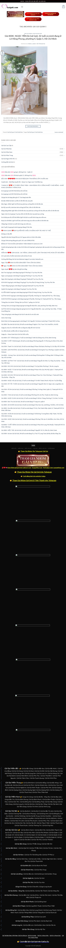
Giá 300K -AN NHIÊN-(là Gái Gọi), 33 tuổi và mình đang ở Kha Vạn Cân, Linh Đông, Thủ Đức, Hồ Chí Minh (32, 405)
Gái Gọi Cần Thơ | (14, 802)
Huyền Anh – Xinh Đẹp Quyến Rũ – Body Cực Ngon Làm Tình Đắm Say (22, 182)
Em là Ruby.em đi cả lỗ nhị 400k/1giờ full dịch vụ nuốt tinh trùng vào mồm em (23, 217)
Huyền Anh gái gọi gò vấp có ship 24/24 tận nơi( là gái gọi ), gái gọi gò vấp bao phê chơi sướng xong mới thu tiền (33, 248)
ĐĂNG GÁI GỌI (42, 448)
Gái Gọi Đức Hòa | (40, 925)
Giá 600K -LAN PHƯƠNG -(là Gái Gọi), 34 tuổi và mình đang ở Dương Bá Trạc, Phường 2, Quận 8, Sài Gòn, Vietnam (32, 351)
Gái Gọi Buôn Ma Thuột (39, 865)
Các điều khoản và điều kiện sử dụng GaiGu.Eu (15, 331)
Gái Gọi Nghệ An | (21, 787)
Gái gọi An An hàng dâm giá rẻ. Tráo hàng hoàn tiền (16, 197)
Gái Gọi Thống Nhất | (26, 912)
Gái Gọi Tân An (51, 925)
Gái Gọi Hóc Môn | (30, 832)
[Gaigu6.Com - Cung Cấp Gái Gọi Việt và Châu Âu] (9, 6)
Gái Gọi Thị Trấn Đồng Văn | (34, 855)
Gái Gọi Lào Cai (41, 773)
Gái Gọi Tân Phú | (37, 839)
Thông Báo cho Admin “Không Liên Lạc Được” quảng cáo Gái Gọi (20, 302)
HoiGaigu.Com (48, 468)
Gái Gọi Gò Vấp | (18, 832)
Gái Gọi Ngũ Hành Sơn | (49, 859)
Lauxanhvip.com (58, 468)
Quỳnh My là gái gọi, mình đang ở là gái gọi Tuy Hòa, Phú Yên (19, 289)
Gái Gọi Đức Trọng (50, 874)
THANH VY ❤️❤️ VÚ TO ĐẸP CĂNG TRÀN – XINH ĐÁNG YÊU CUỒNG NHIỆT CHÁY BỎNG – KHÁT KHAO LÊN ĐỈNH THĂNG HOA (32, 186)
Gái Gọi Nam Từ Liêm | (17, 821)
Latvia (34, 935)
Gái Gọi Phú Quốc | (35, 921)
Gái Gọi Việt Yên (47, 844)
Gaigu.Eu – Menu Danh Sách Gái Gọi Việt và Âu (15, 334)
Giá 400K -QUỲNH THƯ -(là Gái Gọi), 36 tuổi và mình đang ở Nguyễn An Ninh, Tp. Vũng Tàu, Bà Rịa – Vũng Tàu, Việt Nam (33, 362)
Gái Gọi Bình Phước (35, 799)
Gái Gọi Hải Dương (51, 771)
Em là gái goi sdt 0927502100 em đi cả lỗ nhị (14, 191)
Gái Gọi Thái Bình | (46, 776)
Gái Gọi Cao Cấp (6, 145)
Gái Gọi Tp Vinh (39, 878)
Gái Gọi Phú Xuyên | (31, 821)
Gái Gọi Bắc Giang (27, 768)
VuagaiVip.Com (37, 468)
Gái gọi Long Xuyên (45, 886)
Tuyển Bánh (51, 448)
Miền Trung (28, 448)
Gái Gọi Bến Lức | (28, 925)
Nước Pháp (34, 937)
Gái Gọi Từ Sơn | (48, 848)
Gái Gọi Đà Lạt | (40, 874)
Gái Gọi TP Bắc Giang (34, 844)
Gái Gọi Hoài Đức (45, 816)
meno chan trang (6, 317)
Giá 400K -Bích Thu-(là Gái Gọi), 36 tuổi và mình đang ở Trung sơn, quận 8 (23, 401)
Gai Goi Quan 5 (28, 33)
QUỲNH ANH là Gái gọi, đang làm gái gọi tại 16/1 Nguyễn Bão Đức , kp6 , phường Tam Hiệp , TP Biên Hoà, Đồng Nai (31, 310)
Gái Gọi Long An (18, 804)
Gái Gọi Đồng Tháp (38, 802)
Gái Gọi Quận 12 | (32, 835)
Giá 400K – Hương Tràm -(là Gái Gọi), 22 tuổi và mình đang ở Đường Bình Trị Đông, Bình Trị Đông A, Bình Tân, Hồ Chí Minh (32, 356)
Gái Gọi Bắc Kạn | (39, 768)
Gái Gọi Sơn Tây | (20, 823)
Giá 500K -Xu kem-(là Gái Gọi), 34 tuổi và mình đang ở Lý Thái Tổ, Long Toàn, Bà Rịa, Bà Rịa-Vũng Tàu (31, 433)
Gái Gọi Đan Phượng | (29, 813)
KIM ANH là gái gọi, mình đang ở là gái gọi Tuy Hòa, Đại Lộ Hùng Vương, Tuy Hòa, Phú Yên (28, 282)
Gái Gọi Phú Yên (46, 787)
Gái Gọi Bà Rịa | (30, 891)
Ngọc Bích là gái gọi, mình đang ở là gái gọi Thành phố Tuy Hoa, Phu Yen (22, 279)
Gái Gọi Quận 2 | (43, 835)
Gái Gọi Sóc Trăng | (42, 804)
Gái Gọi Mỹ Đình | (51, 818)
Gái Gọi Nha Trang (40, 870)
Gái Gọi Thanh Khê (36, 861)
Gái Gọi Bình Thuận (48, 799)
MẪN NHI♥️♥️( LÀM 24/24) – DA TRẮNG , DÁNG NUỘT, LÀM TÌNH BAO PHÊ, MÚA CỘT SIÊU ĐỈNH (32, 252)
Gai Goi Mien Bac (6, 149)
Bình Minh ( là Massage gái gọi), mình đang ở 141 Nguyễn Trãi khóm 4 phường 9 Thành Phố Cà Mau (30, 321)
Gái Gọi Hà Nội (39, 771)
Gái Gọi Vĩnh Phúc (51, 778)
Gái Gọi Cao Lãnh (40, 917)
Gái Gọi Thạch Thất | (43, 823)
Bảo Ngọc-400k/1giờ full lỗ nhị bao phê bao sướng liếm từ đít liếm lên (22, 204)
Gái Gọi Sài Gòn (30, 804)
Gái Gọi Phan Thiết (48, 906)
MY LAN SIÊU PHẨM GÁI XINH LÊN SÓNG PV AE (16, 256)
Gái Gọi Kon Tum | (54, 785)
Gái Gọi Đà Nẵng (40, 783)
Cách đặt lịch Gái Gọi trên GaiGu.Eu (34, 941)
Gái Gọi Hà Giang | (18, 771)
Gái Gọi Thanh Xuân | (21, 825)
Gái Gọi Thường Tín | (35, 825)
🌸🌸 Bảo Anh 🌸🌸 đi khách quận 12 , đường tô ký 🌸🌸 (18, 175)
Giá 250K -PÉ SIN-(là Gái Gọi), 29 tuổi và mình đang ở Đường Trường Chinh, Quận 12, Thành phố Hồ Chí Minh (32, 390)
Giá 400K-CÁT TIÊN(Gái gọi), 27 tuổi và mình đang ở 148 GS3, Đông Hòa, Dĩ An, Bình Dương (28, 337)
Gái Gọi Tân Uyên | (46, 895)
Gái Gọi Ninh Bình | (22, 776)
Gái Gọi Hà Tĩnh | (29, 785)
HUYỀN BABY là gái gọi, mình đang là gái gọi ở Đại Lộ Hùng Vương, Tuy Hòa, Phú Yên (26, 292)
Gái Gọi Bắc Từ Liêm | (47, 811)
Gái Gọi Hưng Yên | (18, 773)
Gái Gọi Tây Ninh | (54, 804)
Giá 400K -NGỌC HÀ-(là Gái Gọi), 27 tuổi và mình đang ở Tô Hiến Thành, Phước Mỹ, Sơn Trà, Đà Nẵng (31, 380)
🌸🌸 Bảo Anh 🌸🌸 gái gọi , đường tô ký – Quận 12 (16, 172)
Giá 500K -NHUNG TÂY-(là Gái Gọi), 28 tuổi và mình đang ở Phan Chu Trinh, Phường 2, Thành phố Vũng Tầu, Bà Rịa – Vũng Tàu (31, 376)
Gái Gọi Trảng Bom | (39, 912)
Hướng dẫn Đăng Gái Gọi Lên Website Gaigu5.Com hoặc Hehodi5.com (22, 259)
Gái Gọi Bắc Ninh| (50, 768)
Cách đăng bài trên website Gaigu (34, 476)
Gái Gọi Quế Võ (24, 848)
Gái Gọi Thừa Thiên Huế (40, 792)
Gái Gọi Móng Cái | (54, 773)
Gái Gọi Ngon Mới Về (7, 158)
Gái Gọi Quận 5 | (19, 837)
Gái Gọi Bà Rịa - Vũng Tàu (42, 797)
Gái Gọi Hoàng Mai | (15, 818)
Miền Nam (20, 448)
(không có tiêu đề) (6, 234)
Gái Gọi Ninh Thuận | (34, 787)
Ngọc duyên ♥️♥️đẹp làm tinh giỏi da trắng (14, 269)
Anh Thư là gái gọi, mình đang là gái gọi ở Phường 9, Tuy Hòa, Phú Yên (21, 272)
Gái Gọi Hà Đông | (20, 816)
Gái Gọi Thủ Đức (48, 839)
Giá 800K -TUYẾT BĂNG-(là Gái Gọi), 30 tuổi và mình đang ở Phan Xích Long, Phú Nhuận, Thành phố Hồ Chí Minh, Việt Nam (33, 426)
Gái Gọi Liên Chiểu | (35, 859)
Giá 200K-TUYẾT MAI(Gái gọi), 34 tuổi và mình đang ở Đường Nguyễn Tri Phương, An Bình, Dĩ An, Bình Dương (32, 342)
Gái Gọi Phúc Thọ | (44, 821)
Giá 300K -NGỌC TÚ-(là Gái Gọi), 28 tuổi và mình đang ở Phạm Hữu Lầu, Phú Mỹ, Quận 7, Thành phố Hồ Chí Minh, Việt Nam (32, 371)
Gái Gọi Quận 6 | (29, 837)
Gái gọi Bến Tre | (10, 799)
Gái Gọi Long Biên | (28, 818)
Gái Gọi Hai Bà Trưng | (33, 816)
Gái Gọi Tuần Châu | (23, 778)
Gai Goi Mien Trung (7, 155)
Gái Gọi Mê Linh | (40, 818)
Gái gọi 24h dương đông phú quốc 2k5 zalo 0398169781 (18, 240)
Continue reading (33, 126)
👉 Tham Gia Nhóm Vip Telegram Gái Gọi (33, 451)
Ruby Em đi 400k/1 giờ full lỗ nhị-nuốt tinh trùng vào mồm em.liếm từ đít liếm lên (24, 220)
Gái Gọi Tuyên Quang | (37, 778)
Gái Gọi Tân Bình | (25, 839)
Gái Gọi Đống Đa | (55, 813)
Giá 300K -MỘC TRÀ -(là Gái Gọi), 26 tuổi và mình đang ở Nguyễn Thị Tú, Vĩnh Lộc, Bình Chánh (29, 430)
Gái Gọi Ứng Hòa (47, 825)
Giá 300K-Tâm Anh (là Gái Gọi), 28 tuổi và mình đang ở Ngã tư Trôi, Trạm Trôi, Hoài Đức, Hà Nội (29, 324)
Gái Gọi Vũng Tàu (53, 891)
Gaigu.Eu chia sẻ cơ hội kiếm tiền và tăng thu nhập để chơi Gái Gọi (20, 327)
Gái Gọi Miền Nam (12, 797)
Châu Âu (35, 448)
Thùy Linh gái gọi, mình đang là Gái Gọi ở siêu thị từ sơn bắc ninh (20, 314)
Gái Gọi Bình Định (29, 783)
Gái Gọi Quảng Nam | (16, 790)
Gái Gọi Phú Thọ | (34, 776)
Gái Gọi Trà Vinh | (33, 806)
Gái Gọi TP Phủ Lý (48, 855)
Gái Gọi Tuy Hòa (39, 882)
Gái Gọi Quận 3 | (54, 835)
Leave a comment (59, 132)
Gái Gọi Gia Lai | (18, 785)
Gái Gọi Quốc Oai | (57, 821)
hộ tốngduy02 (41, 43)
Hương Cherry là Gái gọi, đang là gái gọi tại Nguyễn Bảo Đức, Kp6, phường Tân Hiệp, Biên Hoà (29, 305)
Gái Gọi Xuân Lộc (51, 912)
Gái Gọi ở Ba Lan (22, 935)
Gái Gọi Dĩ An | (35, 895)
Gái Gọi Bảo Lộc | (29, 874)
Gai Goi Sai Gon (37, 33)
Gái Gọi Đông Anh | (43, 813)
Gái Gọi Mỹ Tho (40, 929)
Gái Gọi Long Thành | (50, 910)
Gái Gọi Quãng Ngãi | (29, 790)
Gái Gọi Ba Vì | (35, 811)
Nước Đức (58, 935)
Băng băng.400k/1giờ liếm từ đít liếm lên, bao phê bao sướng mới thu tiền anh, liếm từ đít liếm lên (30, 210)
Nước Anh (46, 935)
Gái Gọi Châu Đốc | (33, 886)
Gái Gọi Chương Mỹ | (15, 813)
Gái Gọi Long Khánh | (36, 910)
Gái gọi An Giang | (28, 797)
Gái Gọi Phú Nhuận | (42, 832)
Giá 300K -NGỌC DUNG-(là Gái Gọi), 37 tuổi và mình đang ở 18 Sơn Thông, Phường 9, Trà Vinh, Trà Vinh (32, 398)
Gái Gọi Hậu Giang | (51, 802)
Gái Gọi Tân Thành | (41, 891)
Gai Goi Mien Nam (6, 152)
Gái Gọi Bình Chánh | (27, 830)
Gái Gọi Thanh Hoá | (25, 792)
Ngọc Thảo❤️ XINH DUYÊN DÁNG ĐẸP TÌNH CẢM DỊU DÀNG (21, 262)
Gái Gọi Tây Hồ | (31, 823)
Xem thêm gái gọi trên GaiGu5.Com (19, 468)
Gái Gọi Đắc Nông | (53, 783)
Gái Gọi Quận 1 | (54, 832)
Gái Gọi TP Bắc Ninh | (36, 848)
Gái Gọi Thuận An (35, 897)
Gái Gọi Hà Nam (29, 771)
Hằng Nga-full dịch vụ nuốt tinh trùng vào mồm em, (16, 224)
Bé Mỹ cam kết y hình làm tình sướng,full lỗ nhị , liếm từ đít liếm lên (20, 207)
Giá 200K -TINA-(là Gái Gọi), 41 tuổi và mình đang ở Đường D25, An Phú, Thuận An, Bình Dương (29, 395)
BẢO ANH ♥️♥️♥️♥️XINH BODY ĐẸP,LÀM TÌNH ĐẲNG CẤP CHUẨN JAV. (24, 178)
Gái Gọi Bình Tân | (40, 830)
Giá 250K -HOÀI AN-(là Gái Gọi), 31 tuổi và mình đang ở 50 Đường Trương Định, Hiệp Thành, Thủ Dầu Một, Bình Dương (31, 415)
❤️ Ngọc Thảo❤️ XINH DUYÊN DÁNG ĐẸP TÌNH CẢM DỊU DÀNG (22, 266)
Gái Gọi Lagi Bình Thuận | (34, 906)
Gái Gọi (30, 935)
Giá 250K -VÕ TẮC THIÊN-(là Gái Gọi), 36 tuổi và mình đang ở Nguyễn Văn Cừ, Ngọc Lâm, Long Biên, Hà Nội (32, 385)
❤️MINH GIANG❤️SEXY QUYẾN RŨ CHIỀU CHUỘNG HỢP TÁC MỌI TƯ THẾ (26, 230)
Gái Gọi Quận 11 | (20, 835)
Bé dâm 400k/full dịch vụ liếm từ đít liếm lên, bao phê (16, 201)
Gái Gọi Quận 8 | (51, 837)
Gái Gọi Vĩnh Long (44, 806)
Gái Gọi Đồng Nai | (26, 802)
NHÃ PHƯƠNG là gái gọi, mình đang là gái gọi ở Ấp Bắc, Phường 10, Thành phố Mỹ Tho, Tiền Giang (31, 299)
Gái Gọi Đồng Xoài (40, 902)
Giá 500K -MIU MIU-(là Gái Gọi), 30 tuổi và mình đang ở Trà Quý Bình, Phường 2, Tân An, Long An (30, 366)
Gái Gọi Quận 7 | (40, 837)
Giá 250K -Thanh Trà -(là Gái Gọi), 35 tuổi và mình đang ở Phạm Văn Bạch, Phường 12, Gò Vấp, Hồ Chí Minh (33, 346)
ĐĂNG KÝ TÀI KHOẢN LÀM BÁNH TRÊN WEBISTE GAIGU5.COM (21, 244)
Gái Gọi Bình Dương (21, 799)
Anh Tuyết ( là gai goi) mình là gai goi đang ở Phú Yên (16, 227)
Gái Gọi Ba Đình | (25, 811)
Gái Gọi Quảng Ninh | (43, 790)
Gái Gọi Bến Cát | (24, 895)
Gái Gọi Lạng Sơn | (31, 773)
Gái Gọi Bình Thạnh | (53, 830)
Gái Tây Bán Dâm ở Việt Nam (10, 935)
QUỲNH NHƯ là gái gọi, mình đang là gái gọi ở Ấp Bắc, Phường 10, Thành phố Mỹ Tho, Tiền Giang (30, 295)
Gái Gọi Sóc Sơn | (9, 823)
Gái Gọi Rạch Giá (46, 921)
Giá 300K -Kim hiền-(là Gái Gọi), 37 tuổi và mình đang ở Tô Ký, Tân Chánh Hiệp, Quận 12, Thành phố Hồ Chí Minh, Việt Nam (32, 409)
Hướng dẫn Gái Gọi (7, 162)
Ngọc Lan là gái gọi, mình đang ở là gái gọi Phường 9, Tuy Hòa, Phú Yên (22, 276)
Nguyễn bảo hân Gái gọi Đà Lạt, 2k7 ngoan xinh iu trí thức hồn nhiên (21, 237)
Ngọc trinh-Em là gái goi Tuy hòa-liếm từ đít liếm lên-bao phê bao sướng (22, 214)
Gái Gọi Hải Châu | (23, 859)
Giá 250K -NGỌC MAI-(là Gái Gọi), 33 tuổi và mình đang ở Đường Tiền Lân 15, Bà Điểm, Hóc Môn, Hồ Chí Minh (32, 420)
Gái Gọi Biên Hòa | (24, 910)
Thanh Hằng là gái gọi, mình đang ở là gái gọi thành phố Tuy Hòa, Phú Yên (22, 285)
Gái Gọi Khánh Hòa (41, 785)
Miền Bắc (14, 448)
